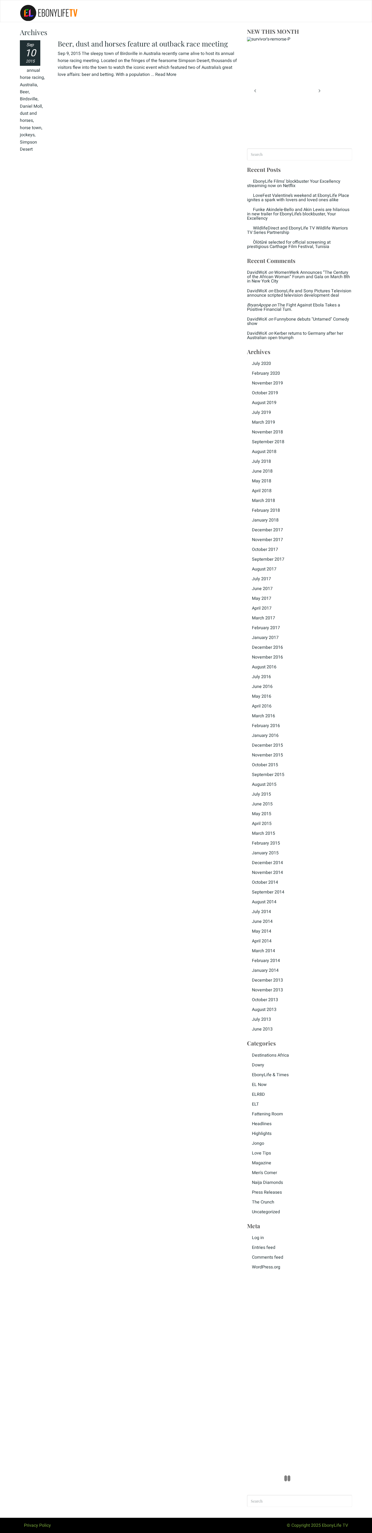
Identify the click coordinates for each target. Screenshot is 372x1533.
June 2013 (262, 1029)
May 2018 (261, 481)
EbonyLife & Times (270, 1075)
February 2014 (266, 960)
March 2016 (263, 716)
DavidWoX (257, 272)
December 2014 (267, 862)
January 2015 (265, 853)
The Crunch (263, 1202)
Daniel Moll (31, 106)
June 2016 (262, 686)
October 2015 (265, 765)
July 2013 (261, 1019)
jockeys (27, 135)
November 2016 (267, 657)
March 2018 (263, 500)
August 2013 (264, 1009)
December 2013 (267, 980)
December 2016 (267, 647)
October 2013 (265, 1000)
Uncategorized (266, 1212)
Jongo (258, 1143)
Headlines (262, 1124)
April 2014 (262, 941)
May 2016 (261, 696)
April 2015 (262, 823)
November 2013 (267, 990)
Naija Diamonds (267, 1182)
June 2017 (262, 588)
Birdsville (29, 99)
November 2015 (267, 755)
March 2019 (263, 422)
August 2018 (264, 451)
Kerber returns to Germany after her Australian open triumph (295, 335)
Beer (24, 92)
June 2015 (262, 804)
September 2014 (268, 892)
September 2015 (268, 774)
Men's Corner (264, 1172)
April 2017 (262, 608)
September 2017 (268, 559)
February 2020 (266, 373)
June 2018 (262, 471)
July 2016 (261, 677)
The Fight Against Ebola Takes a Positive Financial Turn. (293, 307)
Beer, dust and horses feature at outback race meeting (143, 43)
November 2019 (267, 383)
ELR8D (258, 1094)
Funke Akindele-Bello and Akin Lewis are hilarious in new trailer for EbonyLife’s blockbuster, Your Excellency (298, 214)
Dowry (258, 1065)
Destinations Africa (270, 1055)
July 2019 (261, 412)
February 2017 (266, 628)
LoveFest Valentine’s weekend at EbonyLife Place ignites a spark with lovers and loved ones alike (298, 197)
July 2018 (261, 461)
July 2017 (261, 579)
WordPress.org (266, 1267)
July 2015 (261, 794)
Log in (258, 1237)
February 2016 (266, 725)
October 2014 (265, 882)
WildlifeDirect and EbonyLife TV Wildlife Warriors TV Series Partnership (297, 230)
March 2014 (263, 951)
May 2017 (261, 598)
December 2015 (267, 745)
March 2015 (263, 833)
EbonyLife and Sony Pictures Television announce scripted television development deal (299, 293)
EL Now (259, 1084)
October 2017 (265, 549)
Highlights (262, 1133)
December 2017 (267, 530)
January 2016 (265, 735)
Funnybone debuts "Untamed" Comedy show (298, 321)
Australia (28, 85)
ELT (255, 1104)
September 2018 (268, 442)
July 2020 (261, 363)
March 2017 (263, 618)
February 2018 (266, 510)
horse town (30, 128)
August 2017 (264, 569)
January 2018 (265, 520)
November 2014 (267, 872)
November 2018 (267, 432)
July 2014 (261, 911)
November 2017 (267, 539)
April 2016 (262, 706)
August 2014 (264, 902)
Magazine (261, 1163)
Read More (165, 74)
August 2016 (264, 667)
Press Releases (267, 1192)
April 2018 (262, 491)
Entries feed (263, 1247)
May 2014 (261, 931)
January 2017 (265, 637)
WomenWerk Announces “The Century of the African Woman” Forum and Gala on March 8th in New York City (298, 276)
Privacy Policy (37, 1525)
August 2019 (264, 402)
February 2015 (266, 843)
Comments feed (267, 1257)
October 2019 (265, 393)
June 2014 (262, 921)
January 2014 (265, 970)
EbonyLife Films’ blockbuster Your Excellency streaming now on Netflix (293, 183)
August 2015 (264, 784)
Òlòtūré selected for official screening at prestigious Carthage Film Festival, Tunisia (289, 244)
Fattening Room (267, 1114)
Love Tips (261, 1153)
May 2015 (261, 814)
